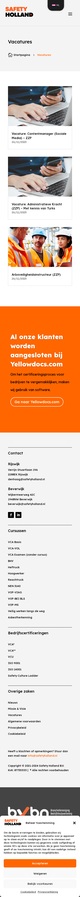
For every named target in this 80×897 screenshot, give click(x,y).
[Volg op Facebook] (11, 515)
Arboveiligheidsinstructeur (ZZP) (36, 274)
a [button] (70, 14)
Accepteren (40, 863)
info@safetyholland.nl (42, 755)
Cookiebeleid (28, 892)
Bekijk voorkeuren (40, 883)
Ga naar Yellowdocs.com (37, 401)
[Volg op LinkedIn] (18, 515)
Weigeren (40, 873)
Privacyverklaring (48, 892)
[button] (74, 823)
